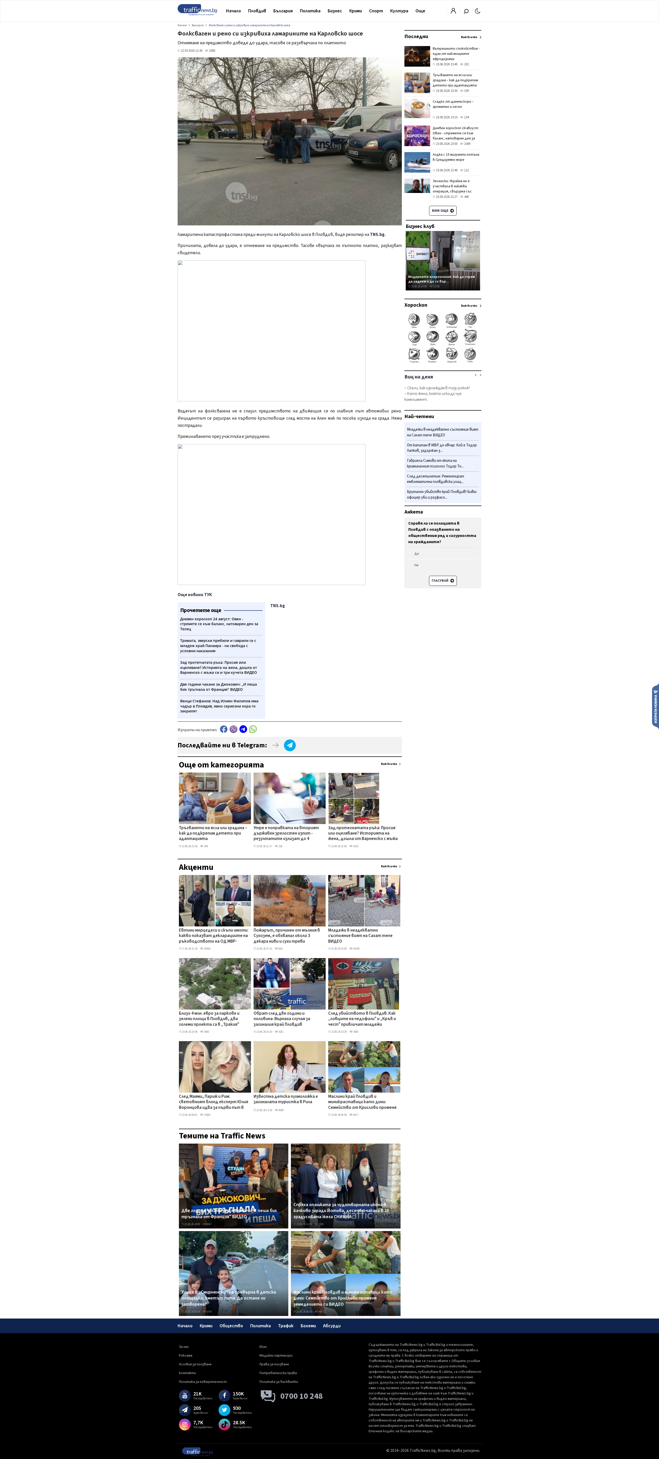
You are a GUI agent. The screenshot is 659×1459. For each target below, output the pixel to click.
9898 (281, 1110)
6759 (209, 1312)
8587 (209, 1224)
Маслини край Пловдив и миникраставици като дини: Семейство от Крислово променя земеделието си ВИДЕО (362, 1102)
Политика (310, 11)
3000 (206, 1032)
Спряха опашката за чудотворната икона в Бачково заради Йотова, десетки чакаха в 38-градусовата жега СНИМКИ (342, 1211)
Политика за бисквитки (278, 1381)
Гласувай (440, 580)
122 (466, 170)
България (283, 11)
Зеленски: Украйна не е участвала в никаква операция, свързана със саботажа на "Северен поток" (452, 191)
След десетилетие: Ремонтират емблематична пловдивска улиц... (435, 479)
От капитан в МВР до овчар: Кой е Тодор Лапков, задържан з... (442, 448)
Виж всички (389, 764)
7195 (321, 1224)
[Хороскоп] (442, 362)
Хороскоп (415, 305)
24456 (206, 949)
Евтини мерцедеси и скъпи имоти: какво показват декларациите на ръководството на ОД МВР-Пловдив (213, 936)
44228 (356, 949)
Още (420, 11)
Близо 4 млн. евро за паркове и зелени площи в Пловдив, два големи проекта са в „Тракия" (209, 1019)
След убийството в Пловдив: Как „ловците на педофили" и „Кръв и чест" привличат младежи (362, 1019)
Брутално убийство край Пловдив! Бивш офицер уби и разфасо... (441, 494)
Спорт (376, 11)
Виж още (440, 210)
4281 (281, 1032)
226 (280, 846)
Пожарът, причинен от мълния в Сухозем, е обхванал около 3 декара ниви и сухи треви (287, 936)
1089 (466, 144)
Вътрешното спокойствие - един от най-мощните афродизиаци (456, 53)
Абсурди (332, 1326)
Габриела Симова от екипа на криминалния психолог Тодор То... (435, 463)
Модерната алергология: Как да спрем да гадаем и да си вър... (441, 279)
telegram (243, 729)
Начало (233, 11)
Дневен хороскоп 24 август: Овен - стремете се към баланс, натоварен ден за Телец (456, 136)
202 (466, 64)
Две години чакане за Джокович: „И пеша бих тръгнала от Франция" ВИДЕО (229, 1214)
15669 (206, 1115)
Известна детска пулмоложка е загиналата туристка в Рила (286, 1099)
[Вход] (453, 12)
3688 (355, 1032)
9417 (355, 1115)
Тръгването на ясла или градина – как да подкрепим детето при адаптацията (213, 833)
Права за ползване (274, 1364)
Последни (416, 36)
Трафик (285, 1326)
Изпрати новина (655, 706)
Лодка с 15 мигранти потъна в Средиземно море (456, 157)
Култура (399, 11)
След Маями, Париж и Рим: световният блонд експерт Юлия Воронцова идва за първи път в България (213, 1102)
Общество (231, 1326)
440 (466, 196)
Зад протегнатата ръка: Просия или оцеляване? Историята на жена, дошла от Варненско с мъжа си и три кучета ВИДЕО (363, 833)
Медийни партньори (275, 1355)
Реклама (185, 1355)
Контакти (187, 1373)
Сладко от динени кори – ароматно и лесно (453, 104)
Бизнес (335, 11)
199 (205, 846)
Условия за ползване (195, 1364)
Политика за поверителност (203, 1381)
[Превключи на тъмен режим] (477, 11)
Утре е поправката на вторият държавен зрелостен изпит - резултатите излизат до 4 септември (286, 833)
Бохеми (308, 1326)
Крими (355, 11)
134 (466, 117)
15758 (436, 286)
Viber (233, 729)
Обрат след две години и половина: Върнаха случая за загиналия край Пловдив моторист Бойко (282, 1019)
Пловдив (257, 11)
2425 (355, 846)
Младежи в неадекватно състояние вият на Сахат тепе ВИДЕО (360, 936)
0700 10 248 (301, 1396)
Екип (263, 1346)
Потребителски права (278, 1373)
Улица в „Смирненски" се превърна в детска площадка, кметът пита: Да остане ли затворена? (228, 1298)
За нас (184, 1346)
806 (280, 949)
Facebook (224, 729)
